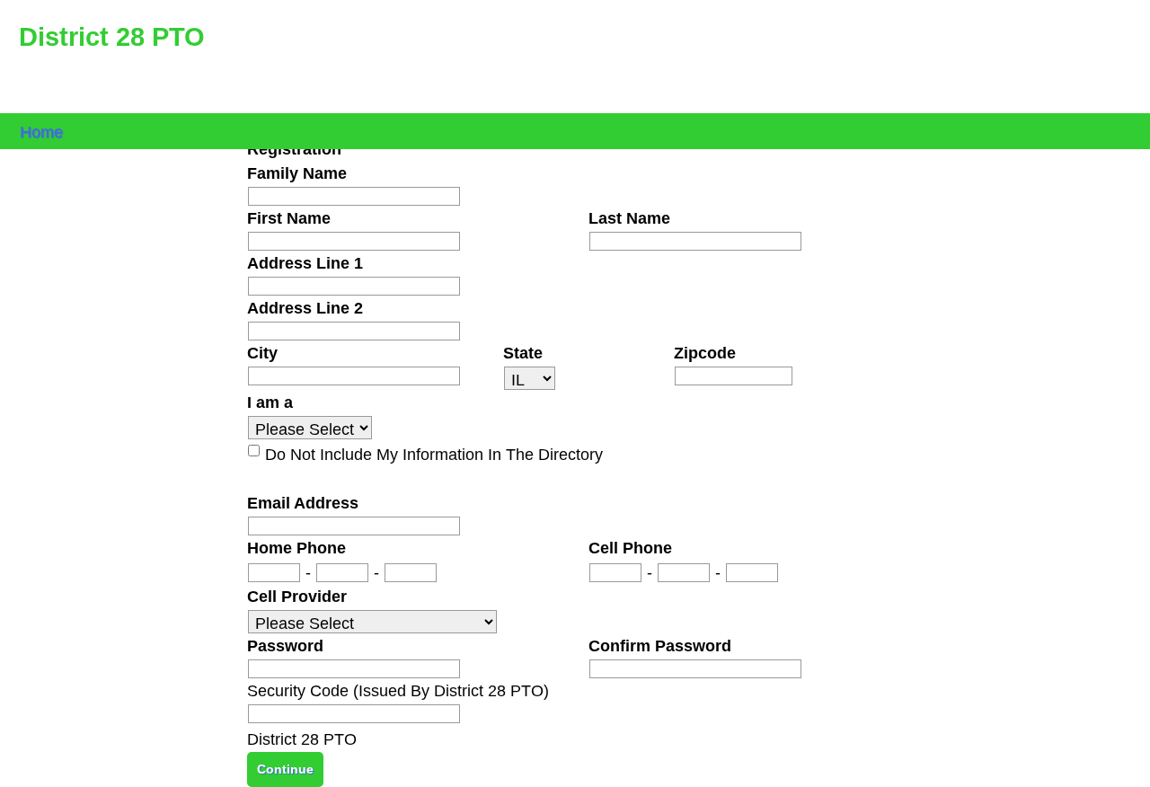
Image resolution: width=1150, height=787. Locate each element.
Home (41, 130)
